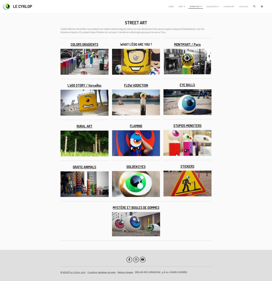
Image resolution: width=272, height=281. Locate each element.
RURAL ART (84, 126)
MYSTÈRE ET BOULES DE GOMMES (136, 207)
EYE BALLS (187, 85)
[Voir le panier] (261, 6)
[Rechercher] (254, 6)
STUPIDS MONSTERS (187, 126)
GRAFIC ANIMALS (84, 167)
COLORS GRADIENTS (84, 44)
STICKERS (187, 166)
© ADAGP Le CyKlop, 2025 (72, 272)
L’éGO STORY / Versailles (84, 85)
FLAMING (136, 126)
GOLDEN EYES (136, 167)
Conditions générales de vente (101, 272)
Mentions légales (125, 272)
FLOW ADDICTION (136, 85)
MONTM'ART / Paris (187, 44)
